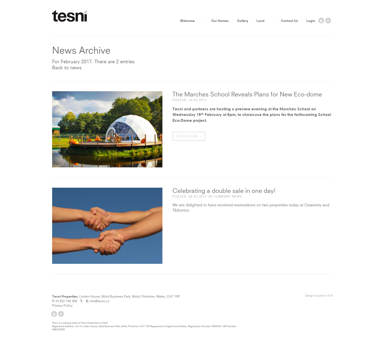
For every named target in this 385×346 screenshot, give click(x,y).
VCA (330, 296)
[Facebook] (328, 21)
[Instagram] (321, 21)
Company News (227, 196)
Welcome (187, 21)
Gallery (242, 21)
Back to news (67, 68)
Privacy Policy (62, 305)
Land (260, 21)
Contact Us (289, 21)
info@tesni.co (99, 301)
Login (310, 21)
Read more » (189, 136)
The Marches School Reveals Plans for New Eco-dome (247, 95)
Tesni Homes (69, 16)
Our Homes (220, 21)
